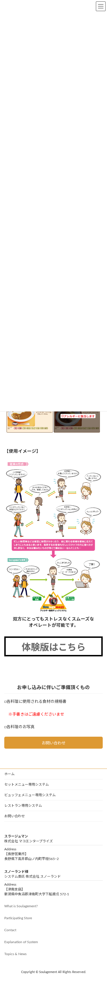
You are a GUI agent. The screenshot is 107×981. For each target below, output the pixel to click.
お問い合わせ (14, 816)
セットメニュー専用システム (26, 784)
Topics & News (15, 954)
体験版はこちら (54, 647)
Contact (10, 930)
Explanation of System (21, 942)
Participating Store (18, 918)
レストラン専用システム (23, 805)
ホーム (9, 774)
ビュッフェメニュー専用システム (30, 795)
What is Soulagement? (21, 906)
